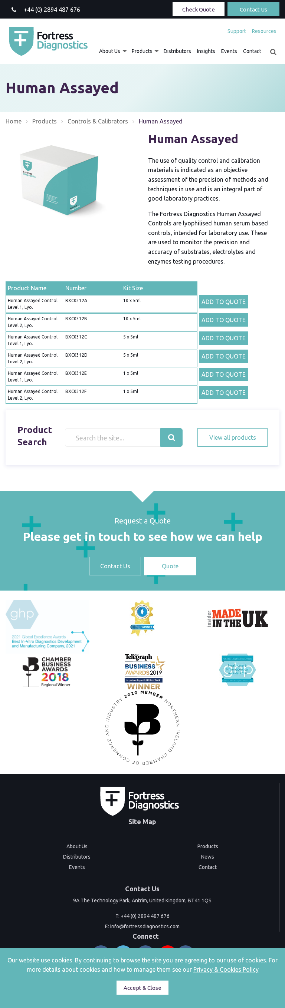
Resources (264, 31)
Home (14, 121)
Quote (170, 566)
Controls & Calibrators (98, 121)
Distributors (177, 51)
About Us (109, 51)
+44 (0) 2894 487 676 (145, 916)
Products (142, 51)
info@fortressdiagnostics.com (145, 926)
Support (236, 31)
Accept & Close (142, 988)
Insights (206, 51)
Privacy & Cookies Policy (226, 969)
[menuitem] (237, 31)
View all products (232, 437)
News (207, 857)
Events (229, 51)
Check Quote (198, 9)
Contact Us (253, 9)
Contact (252, 51)
